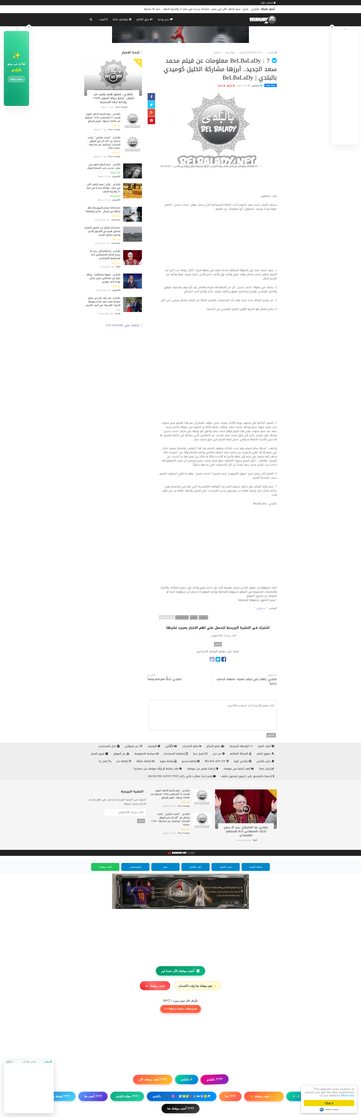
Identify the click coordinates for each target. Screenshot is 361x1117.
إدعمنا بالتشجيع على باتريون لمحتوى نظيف (247, 776)
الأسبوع (116, 176)
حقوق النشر (264, 753)
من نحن (217, 753)
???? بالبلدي (214, 1079)
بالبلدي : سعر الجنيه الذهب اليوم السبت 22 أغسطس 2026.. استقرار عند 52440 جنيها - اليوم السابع (102, 117)
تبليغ (230, 86)
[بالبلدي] (177, 853)
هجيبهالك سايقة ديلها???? (180, 1009)
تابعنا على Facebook (123, 325)
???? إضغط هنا (60, 1096)
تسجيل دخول (267, 3)
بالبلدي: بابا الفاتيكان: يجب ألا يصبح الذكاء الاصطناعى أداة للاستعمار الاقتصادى (105, 255)
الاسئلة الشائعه (239, 753)
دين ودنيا (164, 19)
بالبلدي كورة (241, 761)
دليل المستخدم (108, 746)
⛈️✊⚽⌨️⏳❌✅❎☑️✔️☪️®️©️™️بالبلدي (181, 1096)
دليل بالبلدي (264, 761)
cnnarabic (115, 220)
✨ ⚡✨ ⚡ (300, 1096)
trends (117, 314)
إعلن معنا (265, 768)
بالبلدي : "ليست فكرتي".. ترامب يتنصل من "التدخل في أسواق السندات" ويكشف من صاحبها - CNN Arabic (104, 142)
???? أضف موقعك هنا (180, 1108)
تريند (118, 310)
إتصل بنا (104, 761)
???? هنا (230, 1096)
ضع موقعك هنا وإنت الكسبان (198, 986)
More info (347, 1095)
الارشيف (243, 52)
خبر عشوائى (132, 746)
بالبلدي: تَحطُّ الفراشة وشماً (164, 679)
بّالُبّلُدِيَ (169, 746)
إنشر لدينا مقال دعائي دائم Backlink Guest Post (180, 776)
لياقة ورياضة (115, 173)
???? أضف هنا (93, 1096)
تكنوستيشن (135, 866)
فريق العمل (98, 753)
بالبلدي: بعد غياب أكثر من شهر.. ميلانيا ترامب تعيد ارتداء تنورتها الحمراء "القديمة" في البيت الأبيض (103, 301)
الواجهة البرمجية (240, 746)
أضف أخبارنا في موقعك (237, 768)
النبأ (118, 267)
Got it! (329, 1103)
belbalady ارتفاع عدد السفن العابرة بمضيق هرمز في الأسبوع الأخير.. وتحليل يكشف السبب (102, 231)
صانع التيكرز (214, 746)
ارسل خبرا (199, 753)
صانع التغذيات (190, 746)
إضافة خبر (123, 761)
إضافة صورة (167, 761)
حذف (220, 86)
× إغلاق (10, 1061)
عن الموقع (120, 753)
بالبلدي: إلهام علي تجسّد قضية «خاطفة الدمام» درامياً (246, 681)
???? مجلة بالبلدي (127, 1096)
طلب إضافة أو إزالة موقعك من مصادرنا (156, 768)
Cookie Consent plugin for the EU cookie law (329, 1109)
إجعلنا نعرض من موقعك (201, 768)
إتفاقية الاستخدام (175, 753)
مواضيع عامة (121, 19)
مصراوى (217, 52)
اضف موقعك (155, 986)
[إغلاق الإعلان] (332, 27)
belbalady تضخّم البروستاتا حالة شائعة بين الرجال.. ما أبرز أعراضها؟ (221, 9)
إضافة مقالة (144, 761)
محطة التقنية (255, 866)
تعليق (271, 735)
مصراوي (203, 617)
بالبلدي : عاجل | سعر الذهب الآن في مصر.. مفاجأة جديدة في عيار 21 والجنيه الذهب (103, 188)
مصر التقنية (226, 866)
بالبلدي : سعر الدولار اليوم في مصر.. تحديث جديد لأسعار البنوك (103, 166)
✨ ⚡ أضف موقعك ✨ (264, 1096)
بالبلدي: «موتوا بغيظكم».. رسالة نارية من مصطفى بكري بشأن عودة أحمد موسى (103, 278)
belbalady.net (182, 617)
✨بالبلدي (187, 1079)
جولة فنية (230, 52)
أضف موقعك (105, 866)
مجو (165, 866)
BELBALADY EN (215, 761)
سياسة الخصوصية (145, 753)
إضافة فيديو (189, 761)
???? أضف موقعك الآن (153, 1079)
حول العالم (143, 19)
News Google (121, 107)
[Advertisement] (218, 183)
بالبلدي (193, 617)
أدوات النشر (265, 746)
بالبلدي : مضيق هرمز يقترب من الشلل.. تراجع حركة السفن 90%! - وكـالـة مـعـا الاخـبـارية (113, 98)
